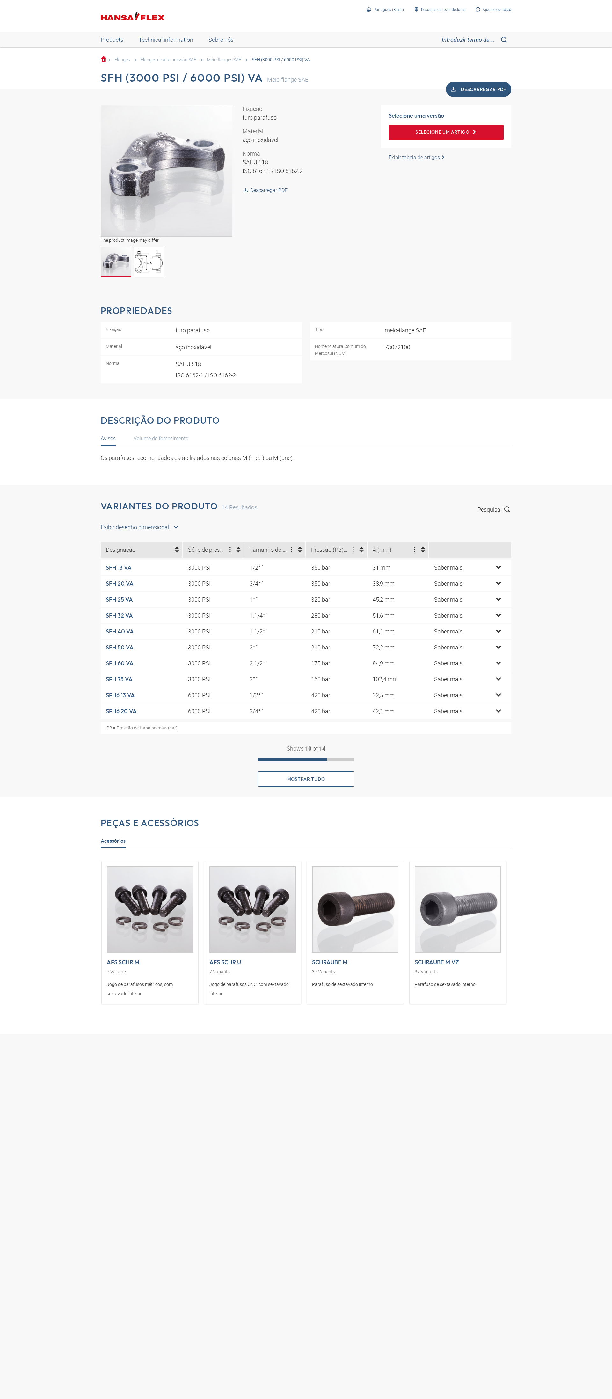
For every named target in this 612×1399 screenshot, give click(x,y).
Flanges (122, 59)
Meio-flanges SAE (224, 59)
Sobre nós (221, 39)
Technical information (166, 39)
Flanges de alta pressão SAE (168, 59)
